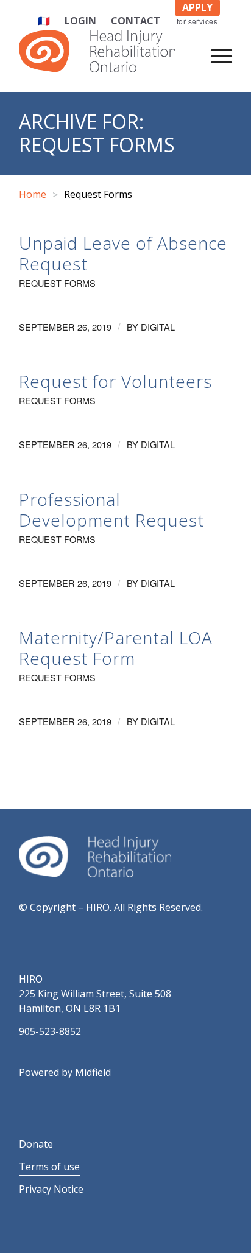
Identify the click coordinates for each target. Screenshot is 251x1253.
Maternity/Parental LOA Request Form (116, 648)
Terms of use (49, 1166)
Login (80, 20)
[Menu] (215, 54)
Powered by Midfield (65, 1072)
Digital (158, 326)
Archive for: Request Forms (97, 133)
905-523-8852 (50, 1031)
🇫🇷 (44, 20)
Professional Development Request (111, 510)
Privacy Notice (51, 1189)
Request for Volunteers (115, 381)
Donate (36, 1144)
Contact (135, 20)
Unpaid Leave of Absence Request (123, 253)
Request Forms (57, 282)
